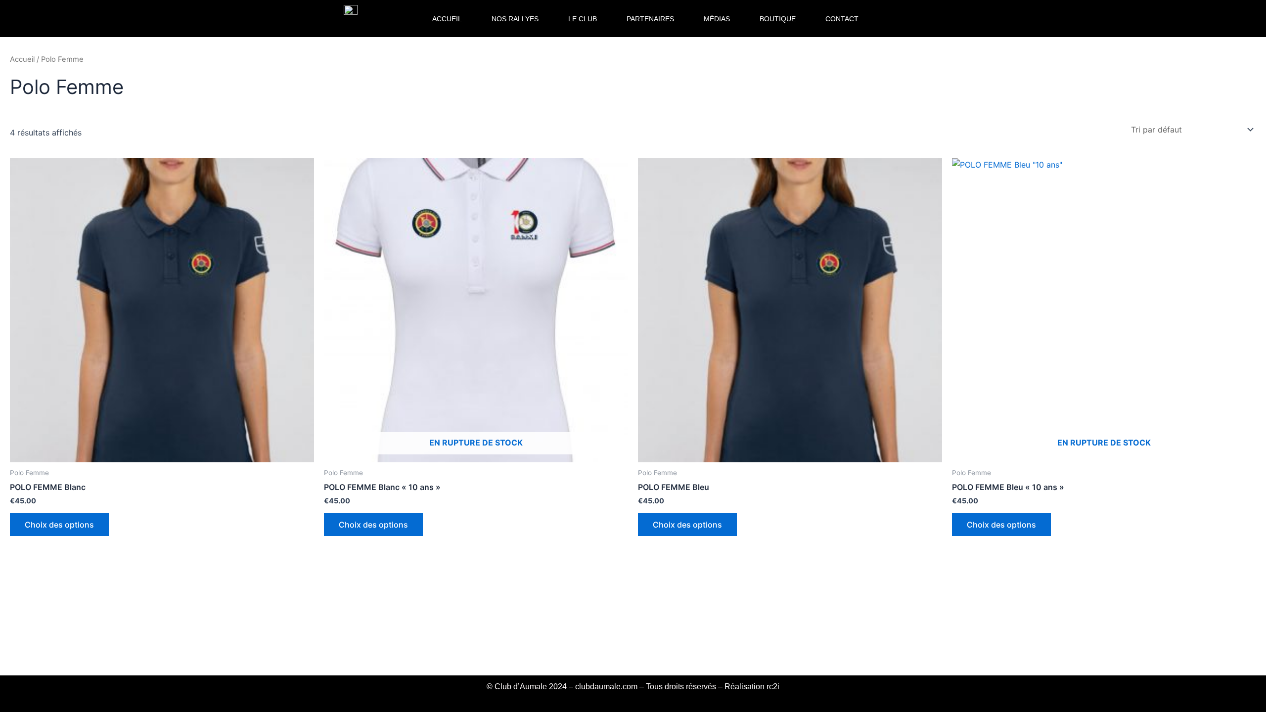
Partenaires (650, 19)
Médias (717, 19)
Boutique (778, 19)
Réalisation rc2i (751, 686)
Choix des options (59, 525)
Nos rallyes (515, 19)
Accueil (447, 19)
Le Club (582, 19)
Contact (842, 19)
